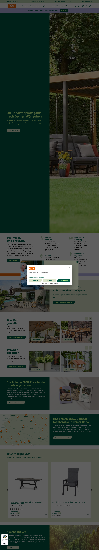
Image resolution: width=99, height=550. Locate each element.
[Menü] (7, 535)
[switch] (4, 544)
